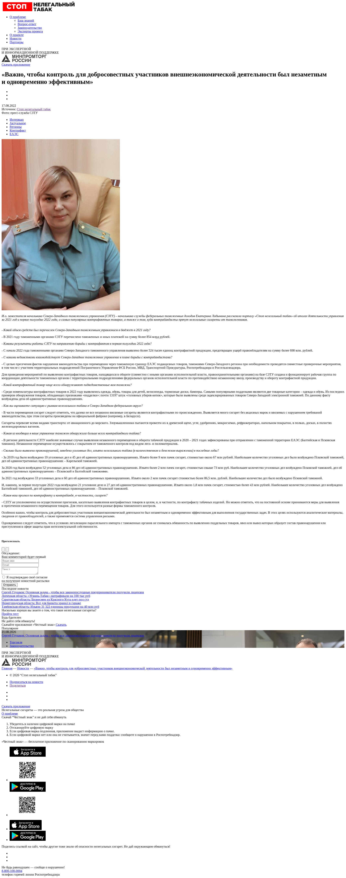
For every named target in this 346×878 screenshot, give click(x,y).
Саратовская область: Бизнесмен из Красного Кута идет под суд (45, 599)
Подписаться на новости (26, 682)
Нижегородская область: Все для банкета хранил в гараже (41, 603)
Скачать (61, 624)
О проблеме (18, 17)
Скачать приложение (16, 64)
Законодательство (30, 27)
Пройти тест (10, 614)
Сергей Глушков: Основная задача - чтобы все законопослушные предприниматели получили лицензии (73, 592)
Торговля (16, 642)
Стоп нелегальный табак (34, 109)
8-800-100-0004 (12, 871)
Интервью (17, 119)
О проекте (17, 35)
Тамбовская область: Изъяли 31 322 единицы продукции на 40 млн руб (50, 606)
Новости (15, 38)
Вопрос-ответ (27, 24)
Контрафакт (18, 130)
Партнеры (16, 42)
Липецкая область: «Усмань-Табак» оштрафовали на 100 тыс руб (46, 596)
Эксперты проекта (30, 31)
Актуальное (18, 123)
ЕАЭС (14, 134)
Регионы (16, 127)
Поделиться (18, 685)
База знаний (26, 20)
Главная (7, 668)
